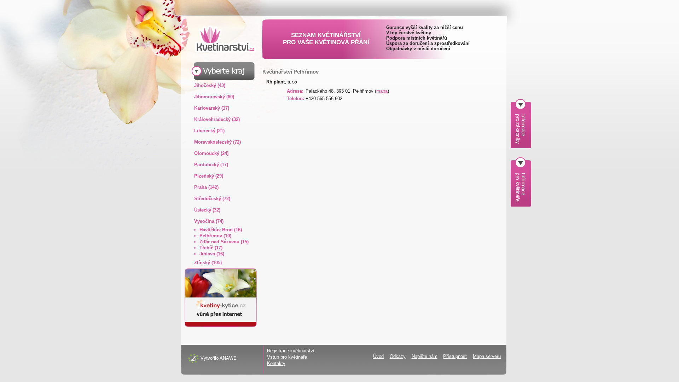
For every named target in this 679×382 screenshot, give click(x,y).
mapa (382, 91)
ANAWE (228, 358)
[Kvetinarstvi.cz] (220, 39)
